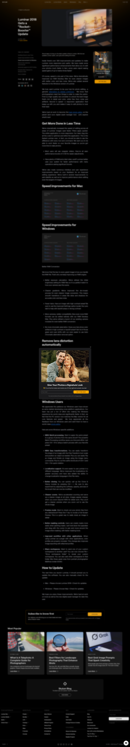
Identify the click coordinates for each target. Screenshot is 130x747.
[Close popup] (90, 347)
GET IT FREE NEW (81, 392)
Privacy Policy (79, 396)
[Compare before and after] (65, 366)
